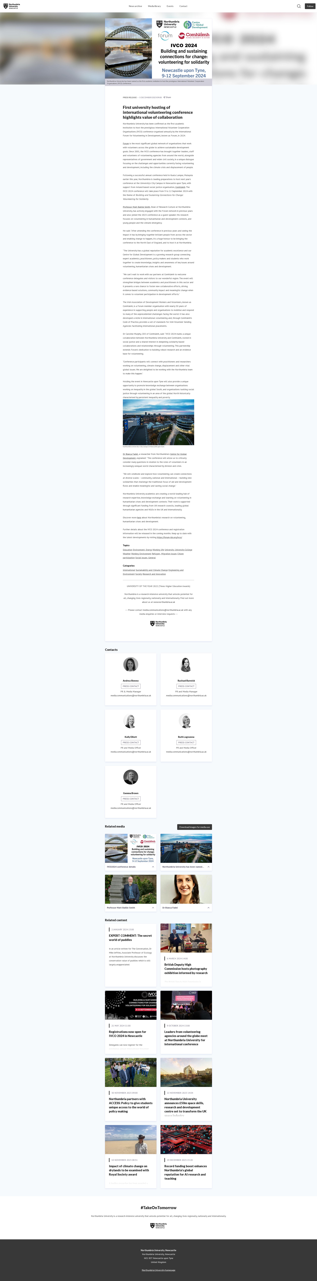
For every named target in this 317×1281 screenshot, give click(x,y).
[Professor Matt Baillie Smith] (131, 889)
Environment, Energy (142, 549)
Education (127, 549)
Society (138, 574)
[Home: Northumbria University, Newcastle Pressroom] (11, 6)
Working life (158, 549)
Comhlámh (180, 187)
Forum (126, 143)
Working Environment (141, 553)
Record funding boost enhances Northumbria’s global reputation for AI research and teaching (185, 1172)
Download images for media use (194, 827)
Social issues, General (145, 557)
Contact (183, 6)
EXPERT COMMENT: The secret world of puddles (130, 938)
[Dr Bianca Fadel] (186, 889)
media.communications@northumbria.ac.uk (163, 610)
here (139, 517)
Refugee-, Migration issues (164, 553)
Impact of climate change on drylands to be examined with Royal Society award (129, 1170)
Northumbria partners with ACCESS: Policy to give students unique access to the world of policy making (130, 1105)
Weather (127, 553)
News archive (135, 6)
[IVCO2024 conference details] (131, 848)
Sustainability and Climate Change (152, 570)
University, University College (178, 549)
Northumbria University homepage (158, 1270)
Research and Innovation (154, 574)
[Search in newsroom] (299, 6)
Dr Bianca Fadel (130, 454)
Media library (154, 6)
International (129, 570)
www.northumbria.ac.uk (164, 602)
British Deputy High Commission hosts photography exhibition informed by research (186, 969)
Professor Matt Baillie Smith (136, 206)
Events (170, 6)
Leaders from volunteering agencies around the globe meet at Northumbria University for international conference (186, 1038)
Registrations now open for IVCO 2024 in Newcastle (127, 1034)
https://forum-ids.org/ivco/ (169, 537)
